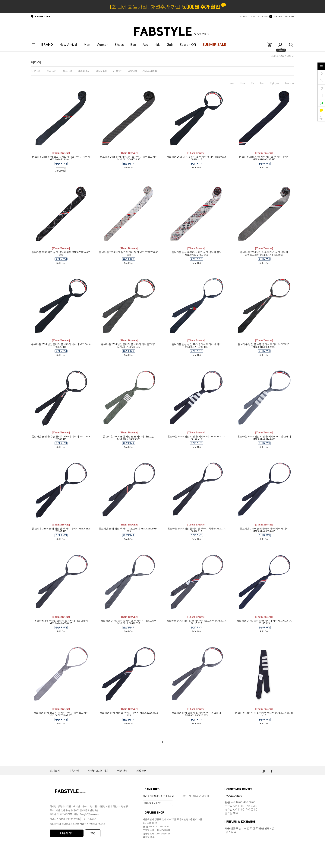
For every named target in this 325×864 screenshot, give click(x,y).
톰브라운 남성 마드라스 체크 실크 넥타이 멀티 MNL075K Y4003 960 (196, 253)
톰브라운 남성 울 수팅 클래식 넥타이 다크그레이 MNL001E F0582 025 (264, 345)
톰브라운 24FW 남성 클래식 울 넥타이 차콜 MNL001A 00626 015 (196, 530)
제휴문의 (141, 770)
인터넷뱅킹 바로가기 (152, 803)
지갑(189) (36, 70)
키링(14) (117, 70)
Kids (157, 45)
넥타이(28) (101, 70)
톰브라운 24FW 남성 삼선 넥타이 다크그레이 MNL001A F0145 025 (196, 622)
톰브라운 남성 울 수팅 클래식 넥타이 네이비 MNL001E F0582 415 (61, 438)
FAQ (92, 833)
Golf (170, 45)
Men (87, 45)
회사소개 (55, 770)
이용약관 (74, 770)
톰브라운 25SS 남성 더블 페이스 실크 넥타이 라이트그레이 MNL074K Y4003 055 (264, 253)
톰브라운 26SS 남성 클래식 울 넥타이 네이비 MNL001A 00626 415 (196, 158)
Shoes (119, 45)
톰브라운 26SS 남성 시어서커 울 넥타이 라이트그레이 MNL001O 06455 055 (128, 158)
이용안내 (122, 770)
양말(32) (132, 70)
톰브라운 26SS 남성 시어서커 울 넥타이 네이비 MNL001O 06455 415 (264, 158)
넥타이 (290, 55)
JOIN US (254, 16)
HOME (274, 55)
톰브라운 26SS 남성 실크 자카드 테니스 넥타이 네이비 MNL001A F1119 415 (61, 158)
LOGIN (243, 16)
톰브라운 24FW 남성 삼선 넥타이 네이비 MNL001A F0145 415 (264, 622)
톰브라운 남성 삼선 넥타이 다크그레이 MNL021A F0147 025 (129, 530)
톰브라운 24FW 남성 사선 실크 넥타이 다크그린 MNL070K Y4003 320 (128, 438)
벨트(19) (67, 70)
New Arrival (68, 45)
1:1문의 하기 (67, 833)
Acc (145, 45)
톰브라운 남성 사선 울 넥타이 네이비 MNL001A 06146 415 (264, 714)
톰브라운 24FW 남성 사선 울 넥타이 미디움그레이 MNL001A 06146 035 (264, 438)
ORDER (278, 16)
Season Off (188, 45)
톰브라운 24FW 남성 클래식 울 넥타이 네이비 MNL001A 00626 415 (264, 530)
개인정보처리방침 (98, 770)
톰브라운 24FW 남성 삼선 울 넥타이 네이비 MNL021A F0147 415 (61, 530)
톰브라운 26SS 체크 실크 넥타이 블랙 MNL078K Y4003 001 (60, 253)
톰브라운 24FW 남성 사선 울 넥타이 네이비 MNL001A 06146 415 (196, 438)
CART (266, 16)
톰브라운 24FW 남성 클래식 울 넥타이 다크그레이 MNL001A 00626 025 (61, 622)
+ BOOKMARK (42, 16)
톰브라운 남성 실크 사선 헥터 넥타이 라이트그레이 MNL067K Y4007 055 (61, 714)
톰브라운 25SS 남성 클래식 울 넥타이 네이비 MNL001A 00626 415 (61, 345)
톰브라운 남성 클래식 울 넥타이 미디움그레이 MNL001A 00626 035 (196, 714)
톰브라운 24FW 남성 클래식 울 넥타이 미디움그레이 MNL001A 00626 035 (129, 622)
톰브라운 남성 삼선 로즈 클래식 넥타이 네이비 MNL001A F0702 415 (196, 345)
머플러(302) (83, 70)
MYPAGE (289, 16)
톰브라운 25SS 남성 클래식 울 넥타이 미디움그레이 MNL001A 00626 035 (128, 345)
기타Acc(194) (149, 70)
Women (103, 45)
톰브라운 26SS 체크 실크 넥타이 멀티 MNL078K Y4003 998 (128, 253)
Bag (133, 45)
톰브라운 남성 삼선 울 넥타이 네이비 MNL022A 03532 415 (129, 714)
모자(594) (52, 70)
